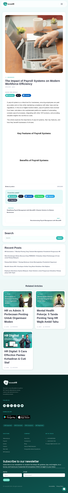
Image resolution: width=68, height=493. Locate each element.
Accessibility (52, 486)
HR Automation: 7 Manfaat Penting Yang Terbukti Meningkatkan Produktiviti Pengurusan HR (32, 251)
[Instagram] (8, 405)
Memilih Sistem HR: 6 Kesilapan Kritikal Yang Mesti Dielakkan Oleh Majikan (27, 266)
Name (5, 472)
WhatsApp (40, 196)
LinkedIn (27, 95)
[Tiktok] (15, 405)
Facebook (10, 95)
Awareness (10, 77)
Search (60, 238)
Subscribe (6, 480)
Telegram (50, 196)
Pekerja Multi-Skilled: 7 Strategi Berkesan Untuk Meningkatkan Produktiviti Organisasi (31, 262)
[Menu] (61, 4)
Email (25, 472)
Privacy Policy (59, 486)
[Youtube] (22, 405)
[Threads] (11, 405)
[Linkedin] (18, 405)
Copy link (13, 200)
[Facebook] (4, 405)
